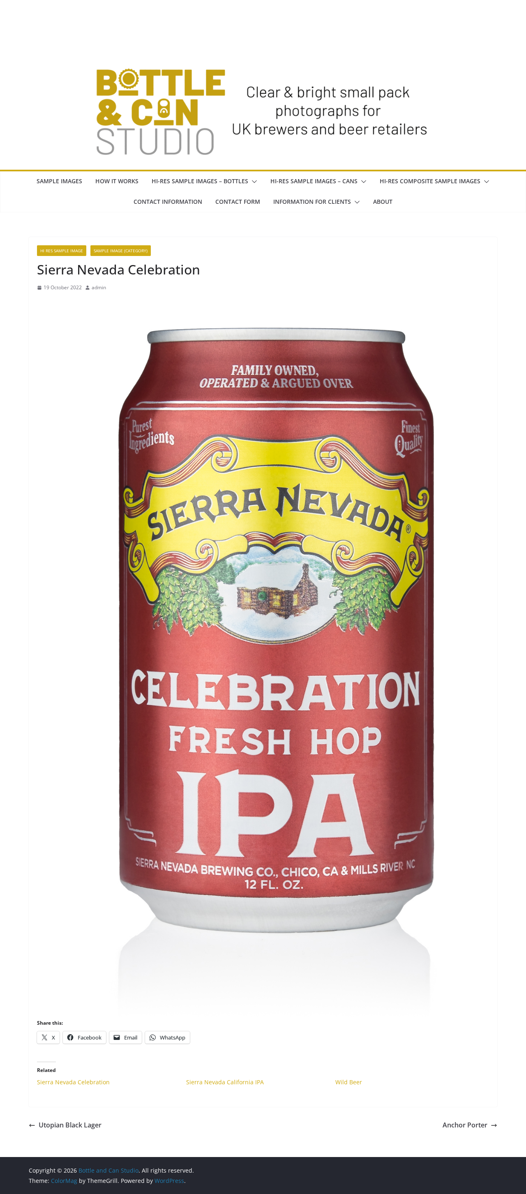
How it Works (116, 181)
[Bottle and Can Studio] (263, 25)
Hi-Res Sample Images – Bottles (200, 181)
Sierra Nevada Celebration (73, 1082)
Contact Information (168, 201)
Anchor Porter (465, 1124)
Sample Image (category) (121, 251)
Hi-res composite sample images (430, 181)
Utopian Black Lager (70, 1124)
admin (99, 287)
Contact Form (237, 201)
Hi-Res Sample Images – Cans (314, 181)
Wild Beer (348, 1082)
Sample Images (59, 181)
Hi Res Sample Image (61, 251)
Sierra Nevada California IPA (225, 1082)
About (382, 201)
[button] (252, 181)
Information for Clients (312, 201)
